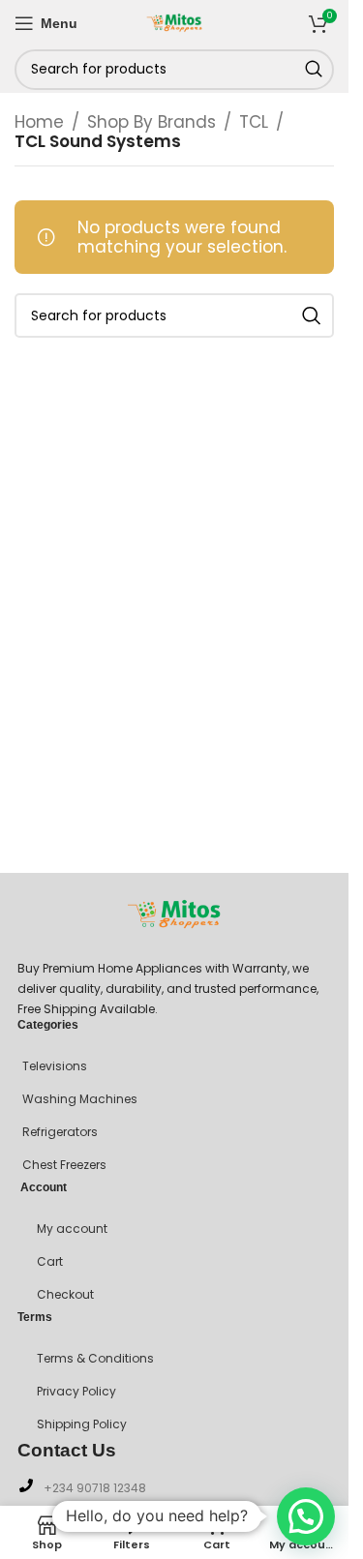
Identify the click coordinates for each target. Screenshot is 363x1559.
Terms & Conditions (95, 1358)
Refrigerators (60, 1132)
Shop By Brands (151, 122)
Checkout (65, 1294)
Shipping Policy (82, 1424)
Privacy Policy (76, 1391)
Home (39, 122)
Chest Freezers (64, 1164)
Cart (50, 1261)
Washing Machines (79, 1099)
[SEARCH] (313, 69)
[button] (306, 1516)
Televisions (54, 1066)
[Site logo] (174, 21)
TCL (253, 122)
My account (72, 1228)
